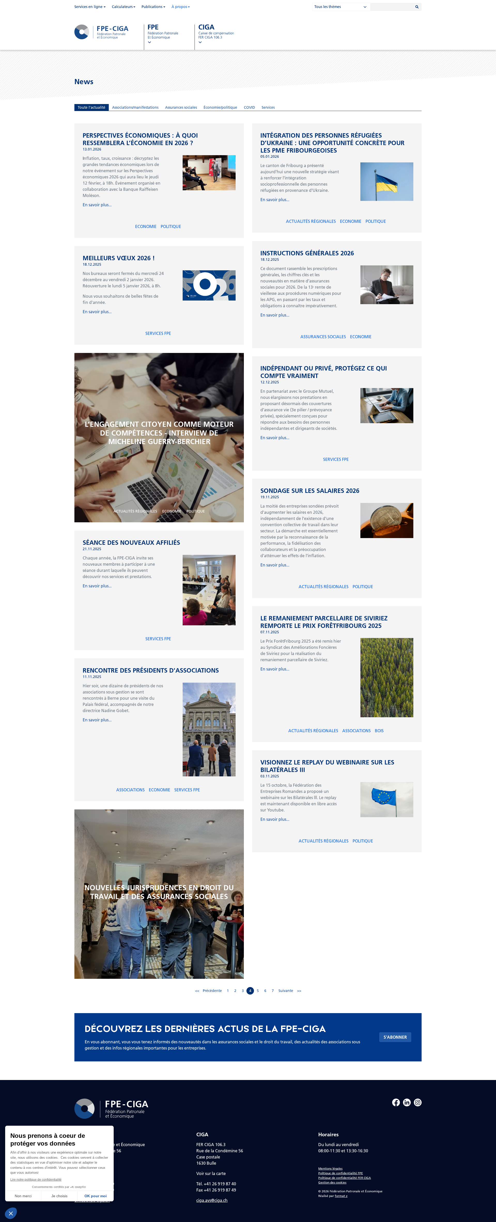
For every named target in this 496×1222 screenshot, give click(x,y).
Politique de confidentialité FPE (340, 1173)
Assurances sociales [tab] (181, 107)
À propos (179, 6)
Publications (152, 6)
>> (299, 990)
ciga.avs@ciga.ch (212, 1200)
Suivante (285, 990)
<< (197, 990)
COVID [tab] (249, 107)
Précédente (212, 990)
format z (341, 1196)
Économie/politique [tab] (220, 107)
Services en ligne (88, 6)
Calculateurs (122, 6)
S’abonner (395, 1037)
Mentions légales (330, 1168)
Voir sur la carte (211, 1173)
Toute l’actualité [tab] (91, 107)
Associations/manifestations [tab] (135, 107)
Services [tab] (268, 107)
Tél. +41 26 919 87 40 (216, 1183)
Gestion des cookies (332, 1182)
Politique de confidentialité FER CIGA (344, 1178)
